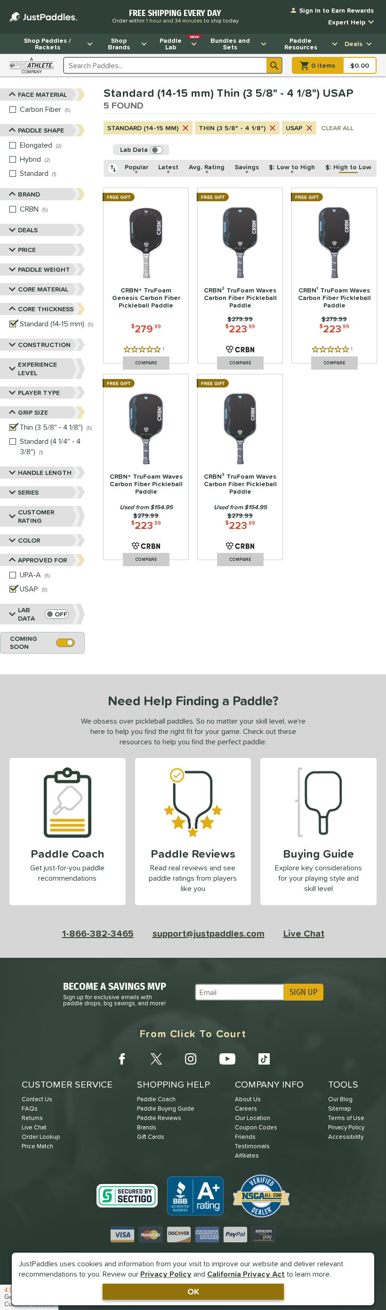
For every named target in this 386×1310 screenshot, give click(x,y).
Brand (29, 194)
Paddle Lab (179, 43)
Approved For (42, 560)
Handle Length (45, 472)
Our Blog (340, 1099)
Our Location (252, 1117)
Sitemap (339, 1108)
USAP (294, 128)
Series (28, 492)
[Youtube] (227, 1059)
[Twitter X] (156, 1059)
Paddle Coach (156, 1099)
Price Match (37, 1146)
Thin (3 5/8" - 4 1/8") (232, 128)
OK (193, 1291)
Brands (146, 1127)
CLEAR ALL (337, 128)
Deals (353, 43)
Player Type (39, 392)
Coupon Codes (256, 1127)
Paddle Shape (41, 130)
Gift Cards (150, 1136)
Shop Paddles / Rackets (47, 44)
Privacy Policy (166, 1273)
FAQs (30, 1108)
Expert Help (346, 22)
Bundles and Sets (230, 44)
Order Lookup (41, 1136)
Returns (32, 1117)
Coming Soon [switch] (23, 642)
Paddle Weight (44, 269)
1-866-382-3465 (98, 933)
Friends (245, 1136)
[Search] (274, 65)
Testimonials (252, 1146)
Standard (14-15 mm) (142, 128)
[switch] (56, 614)
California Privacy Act (246, 1273)
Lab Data (26, 614)
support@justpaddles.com (209, 933)
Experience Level (37, 369)
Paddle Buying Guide (165, 1108)
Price (27, 249)
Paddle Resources (300, 44)
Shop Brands (119, 44)
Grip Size (33, 412)
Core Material (43, 289)
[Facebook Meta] (122, 1059)
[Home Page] (43, 17)
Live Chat (303, 933)
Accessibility (345, 1136)
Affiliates (247, 1155)
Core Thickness (45, 309)
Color (29, 540)
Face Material (42, 94)
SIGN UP (303, 992)
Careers (246, 1108)
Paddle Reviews (159, 1117)
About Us (248, 1099)
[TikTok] (264, 1059)
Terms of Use (346, 1117)
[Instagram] (190, 1059)
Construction (44, 344)
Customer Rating (36, 516)
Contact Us (37, 1099)
